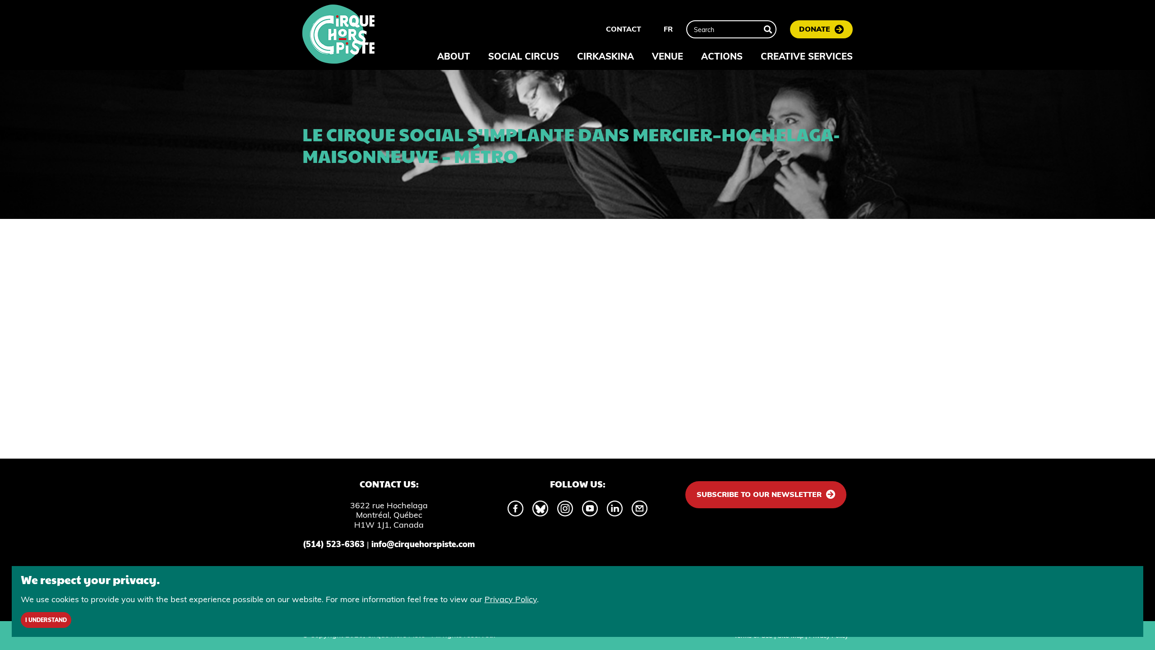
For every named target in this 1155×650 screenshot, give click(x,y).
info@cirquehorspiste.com (423, 544)
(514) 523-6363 (334, 544)
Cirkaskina (605, 56)
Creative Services (807, 56)
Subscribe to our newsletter (759, 494)
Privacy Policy (511, 599)
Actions (722, 56)
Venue (667, 56)
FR (668, 28)
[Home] (338, 35)
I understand (46, 620)
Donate (814, 28)
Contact (623, 28)
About (453, 56)
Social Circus (523, 56)
